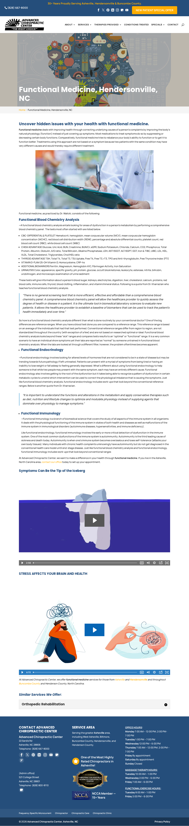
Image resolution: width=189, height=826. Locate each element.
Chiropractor (61, 813)
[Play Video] (22, 563)
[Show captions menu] (142, 563)
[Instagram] (117, 10)
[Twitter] (103, 10)
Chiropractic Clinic (102, 813)
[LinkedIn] (112, 10)
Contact (173, 25)
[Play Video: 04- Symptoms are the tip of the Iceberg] (94, 520)
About (68, 25)
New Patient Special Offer (154, 10)
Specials (156, 25)
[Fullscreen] (167, 563)
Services (83, 25)
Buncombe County (29, 683)
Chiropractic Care (80, 813)
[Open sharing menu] (161, 563)
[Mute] (148, 563)
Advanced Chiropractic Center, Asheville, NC (52, 821)
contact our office (52, 462)
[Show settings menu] (154, 563)
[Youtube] (126, 10)
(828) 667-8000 (17, 7)
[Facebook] (98, 10)
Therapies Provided (106, 25)
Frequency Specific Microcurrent (35, 813)
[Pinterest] (107, 10)
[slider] (85, 563)
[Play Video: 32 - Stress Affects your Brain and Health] (94, 630)
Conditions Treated (136, 25)
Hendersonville (138, 679)
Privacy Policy (162, 821)
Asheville (120, 679)
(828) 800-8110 (40, 785)
